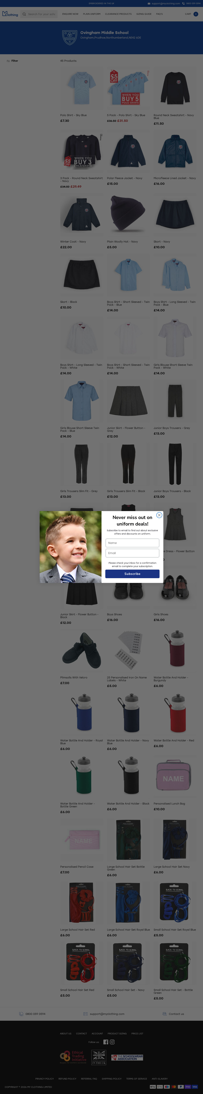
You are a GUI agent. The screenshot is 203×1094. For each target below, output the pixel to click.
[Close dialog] (159, 515)
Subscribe (132, 574)
